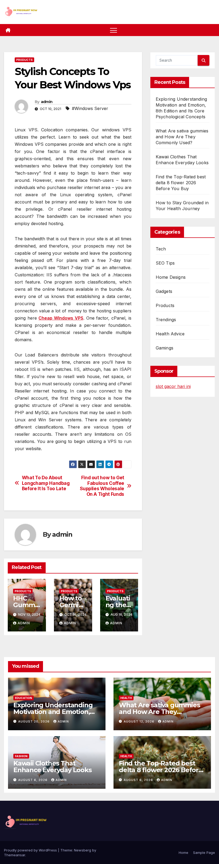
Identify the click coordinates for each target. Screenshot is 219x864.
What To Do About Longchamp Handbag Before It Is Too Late (46, 483)
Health (126, 698)
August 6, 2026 (33, 780)
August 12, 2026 (139, 721)
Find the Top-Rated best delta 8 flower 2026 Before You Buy (181, 182)
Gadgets (164, 291)
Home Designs (171, 277)
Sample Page (204, 852)
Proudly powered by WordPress (31, 850)
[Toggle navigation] (113, 30)
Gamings (164, 348)
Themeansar (14, 855)
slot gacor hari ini (173, 386)
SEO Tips (165, 263)
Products (24, 59)
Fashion (21, 756)
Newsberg (82, 850)
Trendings (166, 319)
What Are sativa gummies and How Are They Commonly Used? (182, 136)
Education (23, 698)
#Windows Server (90, 108)
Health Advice (170, 333)
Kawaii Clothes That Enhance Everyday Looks (52, 766)
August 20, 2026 (34, 721)
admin (47, 101)
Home (183, 852)
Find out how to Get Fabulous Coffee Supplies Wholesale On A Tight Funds (102, 486)
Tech (161, 249)
